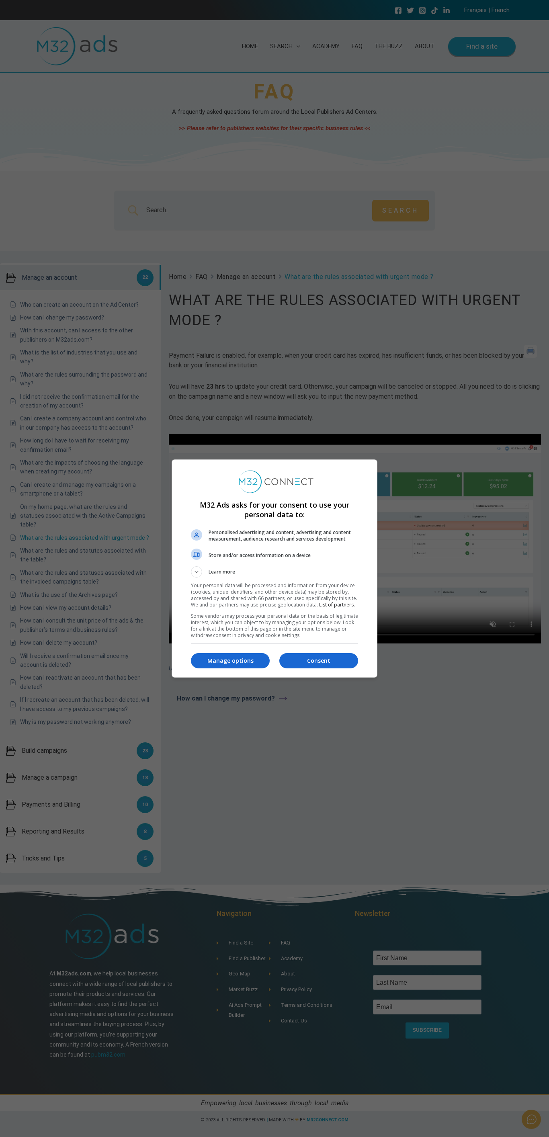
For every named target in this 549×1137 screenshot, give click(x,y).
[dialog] (274, 568)
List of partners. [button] (337, 604)
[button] (274, 572)
